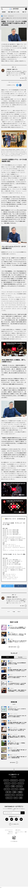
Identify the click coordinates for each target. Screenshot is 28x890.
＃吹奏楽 (12, 786)
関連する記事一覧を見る (12, 646)
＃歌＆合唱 (22, 789)
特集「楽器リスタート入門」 (14, 11)
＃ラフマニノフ (20, 783)
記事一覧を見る (12, 762)
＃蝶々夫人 (19, 611)
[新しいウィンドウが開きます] (6, 819)
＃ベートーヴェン (15, 789)
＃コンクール (22, 780)
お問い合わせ (17, 830)
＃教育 (21, 797)
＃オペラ (8, 611)
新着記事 (4, 11)
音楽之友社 (10, 831)
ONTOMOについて (9, 830)
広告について (10, 833)
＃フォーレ (14, 783)
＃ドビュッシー (7, 783)
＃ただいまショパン (14, 780)
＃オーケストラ (7, 789)
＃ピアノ (7, 786)
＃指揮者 (13, 611)
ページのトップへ (15, 824)
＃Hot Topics (19, 786)
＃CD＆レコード (9, 797)
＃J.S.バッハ (6, 780)
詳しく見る (22, 78)
